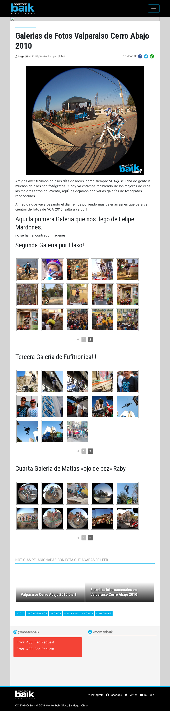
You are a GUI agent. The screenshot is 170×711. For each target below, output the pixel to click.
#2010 (20, 613)
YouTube (148, 694)
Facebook (115, 694)
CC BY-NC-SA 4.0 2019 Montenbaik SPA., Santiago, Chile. (51, 705)
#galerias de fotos (78, 613)
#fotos (55, 613)
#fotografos (37, 613)
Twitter (132, 694)
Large (21, 56)
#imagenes (104, 613)
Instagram (96, 694)
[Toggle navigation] (154, 8)
